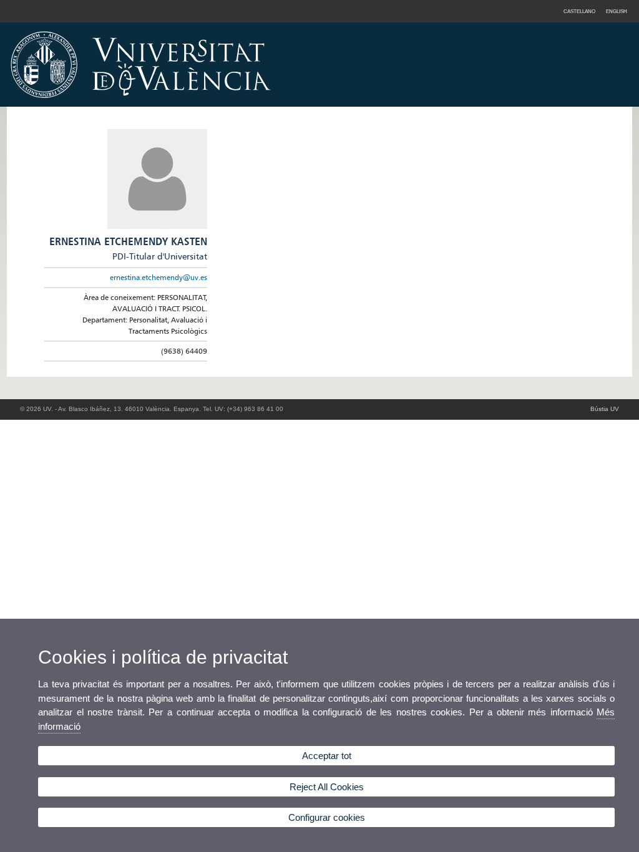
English (616, 11)
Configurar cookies (326, 817)
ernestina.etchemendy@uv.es (158, 277)
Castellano (579, 11)
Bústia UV (604, 408)
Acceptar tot (326, 755)
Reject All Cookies (327, 787)
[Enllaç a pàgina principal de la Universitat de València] (247, 102)
